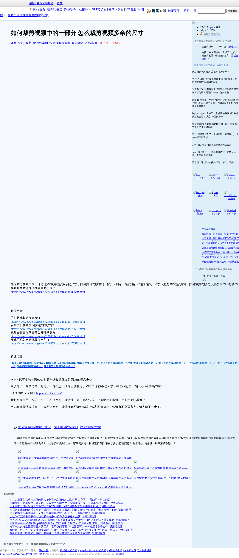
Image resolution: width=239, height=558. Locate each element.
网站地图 (44, 550)
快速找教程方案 (59, 43)
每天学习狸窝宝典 (66, 427)
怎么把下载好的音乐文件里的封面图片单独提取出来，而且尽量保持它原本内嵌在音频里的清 (63, 509)
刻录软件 (70, 9)
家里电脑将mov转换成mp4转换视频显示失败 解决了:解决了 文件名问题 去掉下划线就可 (60, 523)
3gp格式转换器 (86, 550)
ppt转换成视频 (114, 550)
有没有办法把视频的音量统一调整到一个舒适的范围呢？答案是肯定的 (50, 533)
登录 (60, 3)
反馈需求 (78, 43)
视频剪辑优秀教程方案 (23, 15)
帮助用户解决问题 (100, 499)
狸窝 (14, 43)
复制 (21, 43)
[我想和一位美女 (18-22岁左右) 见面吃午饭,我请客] (193, 22)
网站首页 (39, 9)
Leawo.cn (5, 553)
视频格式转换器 (68, 550)
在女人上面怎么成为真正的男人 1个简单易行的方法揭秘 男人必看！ (49, 499)
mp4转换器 (100, 550)
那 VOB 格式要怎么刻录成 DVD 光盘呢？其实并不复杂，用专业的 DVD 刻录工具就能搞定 (62, 519)
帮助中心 (117, 523)
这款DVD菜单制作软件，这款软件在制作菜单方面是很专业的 (45, 516)
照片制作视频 (144, 550)
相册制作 (84, 9)
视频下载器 (115, 9)
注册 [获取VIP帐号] (41, 3)
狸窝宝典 (43, 15)
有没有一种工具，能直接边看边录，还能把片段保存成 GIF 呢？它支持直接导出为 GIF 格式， (64, 530)
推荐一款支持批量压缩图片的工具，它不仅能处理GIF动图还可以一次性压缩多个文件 (59, 526)
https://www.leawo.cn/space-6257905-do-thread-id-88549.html (48, 291)
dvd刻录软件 (89, 516)
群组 (187, 10)
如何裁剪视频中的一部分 (34, 427)
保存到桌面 (40, 43)
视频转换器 (54, 9)
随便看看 (174, 10)
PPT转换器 (99, 9)
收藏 (29, 43)
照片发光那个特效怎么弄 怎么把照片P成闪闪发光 (162, 478)
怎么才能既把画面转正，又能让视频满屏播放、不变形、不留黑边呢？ (50, 513)
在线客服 (91, 43)
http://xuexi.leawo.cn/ (49, 393)
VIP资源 (130, 9)
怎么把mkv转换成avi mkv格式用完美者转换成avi (104, 487)
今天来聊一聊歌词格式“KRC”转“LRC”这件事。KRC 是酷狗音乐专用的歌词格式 (55, 506)
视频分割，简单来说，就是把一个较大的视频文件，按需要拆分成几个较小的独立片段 (59, 503)
